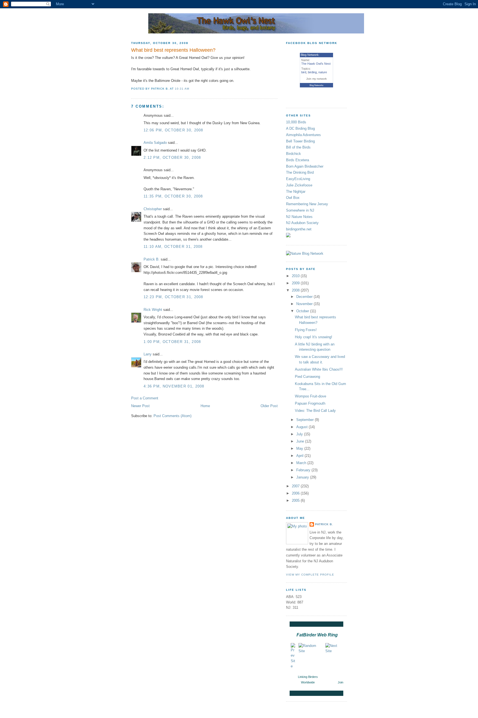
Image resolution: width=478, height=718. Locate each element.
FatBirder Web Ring (317, 635)
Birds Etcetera (297, 160)
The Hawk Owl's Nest (316, 63)
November (305, 304)
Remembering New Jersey (307, 204)
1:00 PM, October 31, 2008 (172, 342)
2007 (296, 486)
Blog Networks (316, 85)
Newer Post (140, 406)
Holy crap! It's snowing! (313, 337)
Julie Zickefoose (299, 185)
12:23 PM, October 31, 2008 (173, 297)
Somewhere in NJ (300, 210)
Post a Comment (144, 398)
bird (303, 72)
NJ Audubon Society (302, 223)
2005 (296, 500)
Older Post (269, 406)
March (301, 463)
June (300, 441)
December (305, 297)
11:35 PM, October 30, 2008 (173, 196)
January (303, 477)
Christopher (153, 209)
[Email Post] (190, 88)
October (303, 311)
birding (312, 72)
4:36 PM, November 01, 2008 (174, 386)
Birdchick (293, 154)
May (300, 448)
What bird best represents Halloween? (173, 50)
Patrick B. (152, 259)
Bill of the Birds (298, 147)
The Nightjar (295, 191)
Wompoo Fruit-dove (310, 396)
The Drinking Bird (300, 172)
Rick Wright (153, 310)
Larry (148, 354)
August (302, 427)
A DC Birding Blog (300, 128)
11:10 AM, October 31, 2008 (173, 246)
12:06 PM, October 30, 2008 (173, 130)
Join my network (316, 78)
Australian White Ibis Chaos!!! (319, 369)
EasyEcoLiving (298, 179)
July (300, 434)
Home (205, 406)
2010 (296, 276)
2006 (296, 493)
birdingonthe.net (298, 229)
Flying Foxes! (306, 330)
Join (340, 682)
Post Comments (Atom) (172, 416)
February (303, 470)
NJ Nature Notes (299, 217)
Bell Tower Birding (300, 141)
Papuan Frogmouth (310, 403)
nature (322, 72)
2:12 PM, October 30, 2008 (172, 157)
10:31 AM (182, 88)
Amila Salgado (155, 143)
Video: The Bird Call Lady (315, 411)
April (300, 456)
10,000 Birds (296, 122)
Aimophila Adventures (303, 135)
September (305, 420)
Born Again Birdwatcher (304, 166)
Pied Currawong (307, 376)
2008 (296, 290)
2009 (296, 283)
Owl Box (293, 198)
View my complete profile (310, 574)
